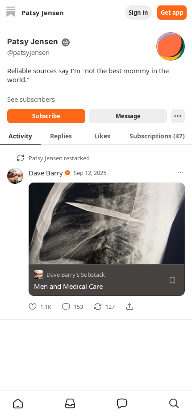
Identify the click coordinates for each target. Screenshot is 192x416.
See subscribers (31, 99)
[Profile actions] (178, 116)
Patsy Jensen (46, 158)
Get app (172, 12)
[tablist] (96, 136)
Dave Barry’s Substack (75, 274)
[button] (18, 403)
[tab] (20, 136)
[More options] (180, 173)
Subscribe (46, 116)
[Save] (172, 280)
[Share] (129, 307)
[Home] (10, 12)
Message (128, 116)
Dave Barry (46, 172)
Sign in (138, 12)
